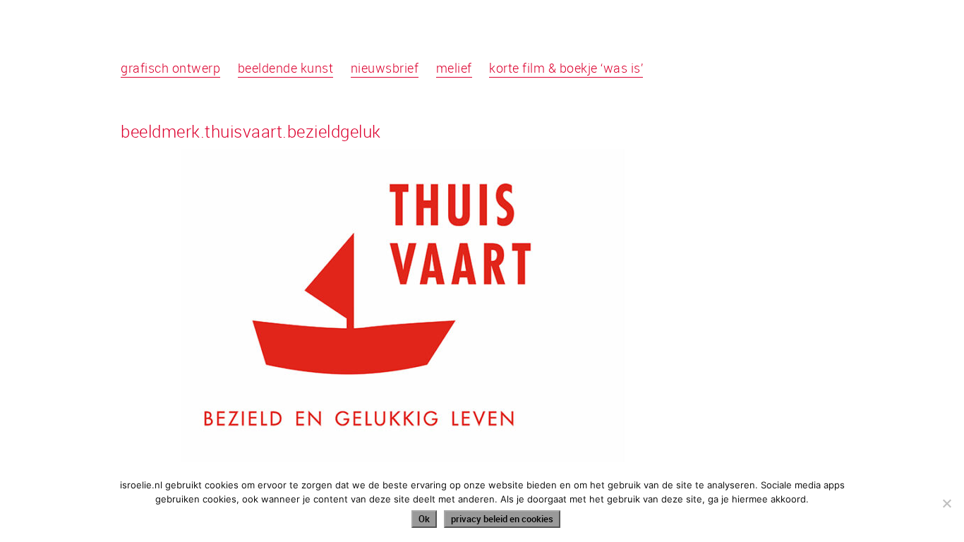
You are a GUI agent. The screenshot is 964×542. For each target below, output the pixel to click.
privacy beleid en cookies (502, 518)
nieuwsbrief (385, 67)
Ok (424, 518)
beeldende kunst (286, 67)
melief (454, 67)
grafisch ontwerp (170, 67)
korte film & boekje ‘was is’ (566, 67)
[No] (946, 503)
